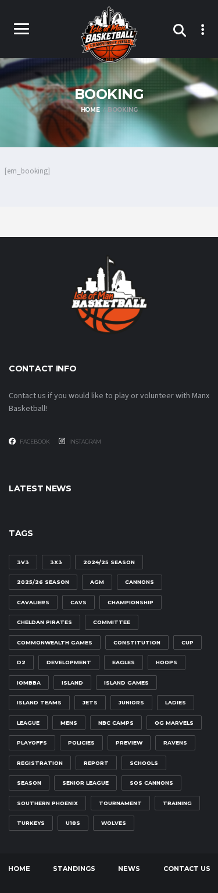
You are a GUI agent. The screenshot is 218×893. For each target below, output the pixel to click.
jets (90, 702)
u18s (73, 823)
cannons (139, 582)
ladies (175, 702)
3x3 (56, 562)
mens (68, 723)
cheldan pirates (44, 622)
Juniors (131, 702)
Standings (74, 868)
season (29, 782)
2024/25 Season (109, 562)
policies (81, 742)
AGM (97, 582)
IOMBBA (29, 682)
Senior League (85, 782)
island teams (39, 702)
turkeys (31, 823)
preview (129, 742)
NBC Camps (116, 723)
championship (130, 602)
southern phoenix (47, 803)
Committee (111, 622)
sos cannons (151, 782)
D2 (21, 662)
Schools (144, 763)
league (28, 723)
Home (19, 868)
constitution (136, 642)
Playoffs (32, 742)
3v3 (23, 562)
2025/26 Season (43, 582)
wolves (113, 823)
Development (69, 662)
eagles (123, 662)
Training (177, 803)
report (96, 763)
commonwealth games (54, 642)
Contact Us (186, 868)
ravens (175, 742)
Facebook (34, 441)
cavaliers (33, 602)
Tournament (120, 803)
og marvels (174, 723)
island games (126, 682)
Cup (187, 642)
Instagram (84, 441)
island (72, 682)
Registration (40, 763)
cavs (78, 602)
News (129, 868)
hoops (166, 662)
